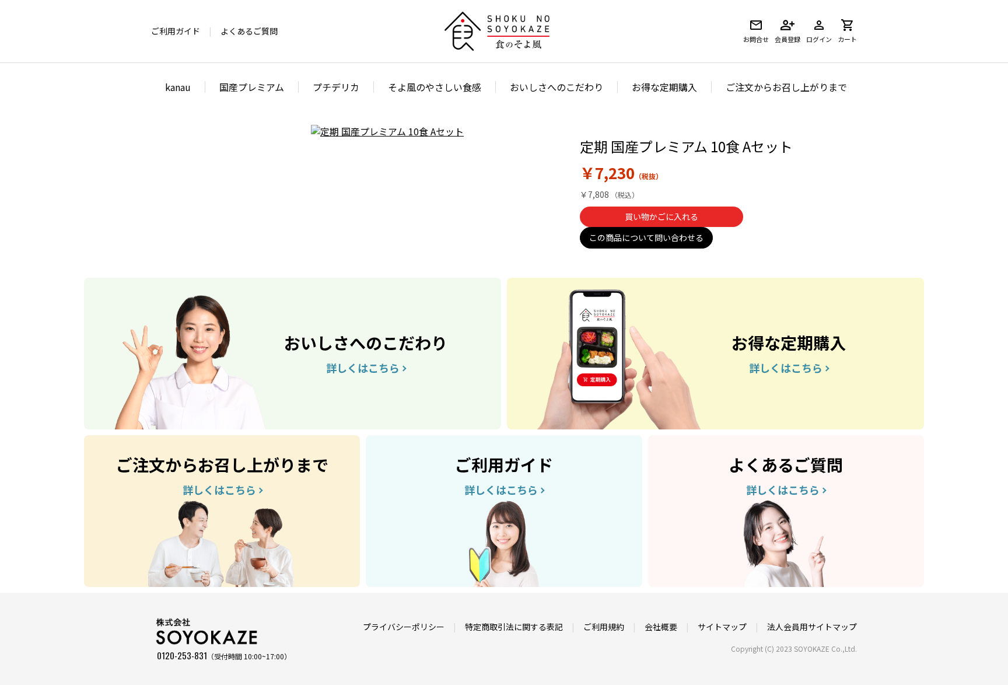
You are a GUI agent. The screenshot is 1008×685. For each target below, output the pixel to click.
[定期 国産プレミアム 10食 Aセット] (387, 131)
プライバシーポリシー (403, 626)
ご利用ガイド (175, 31)
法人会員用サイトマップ (812, 626)
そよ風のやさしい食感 (434, 87)
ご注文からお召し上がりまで (786, 87)
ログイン (819, 39)
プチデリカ (336, 87)
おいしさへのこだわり (556, 87)
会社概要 (661, 626)
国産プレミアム (251, 87)
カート (847, 39)
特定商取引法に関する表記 (514, 626)
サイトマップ (722, 626)
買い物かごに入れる (661, 216)
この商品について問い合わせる (646, 237)
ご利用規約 (603, 626)
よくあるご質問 (249, 31)
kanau (178, 87)
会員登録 (787, 39)
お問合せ (756, 39)
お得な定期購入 (664, 87)
